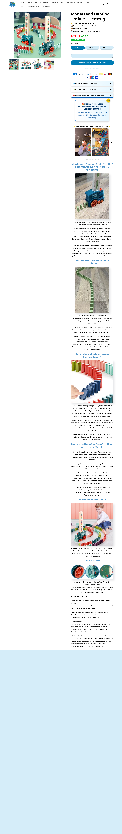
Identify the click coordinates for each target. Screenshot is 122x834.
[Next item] (111, 142)
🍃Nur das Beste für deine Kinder (92, 89)
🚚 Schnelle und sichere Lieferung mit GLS (92, 95)
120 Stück (92, 47)
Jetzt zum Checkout (92, 68)
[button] (58, 2)
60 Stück (78, 47)
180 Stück (106, 47)
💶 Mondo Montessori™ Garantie (92, 83)
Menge (73, 52)
